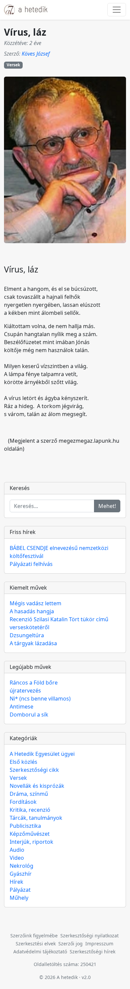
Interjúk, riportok (31, 841)
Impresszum (99, 943)
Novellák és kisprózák (37, 785)
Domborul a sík (29, 714)
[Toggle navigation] (116, 9)
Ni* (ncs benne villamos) (40, 698)
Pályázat (20, 889)
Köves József (36, 53)
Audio (17, 849)
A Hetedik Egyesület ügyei (42, 753)
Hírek (16, 881)
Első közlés (23, 761)
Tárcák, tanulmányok (36, 817)
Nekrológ (21, 865)
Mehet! (107, 506)
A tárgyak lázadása (33, 643)
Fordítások (23, 801)
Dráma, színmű (29, 793)
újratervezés (25, 690)
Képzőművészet (30, 833)
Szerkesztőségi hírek (92, 951)
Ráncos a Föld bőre (34, 682)
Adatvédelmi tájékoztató (40, 951)
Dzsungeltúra (27, 635)
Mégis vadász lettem (35, 603)
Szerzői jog (70, 943)
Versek (13, 65)
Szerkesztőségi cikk (34, 769)
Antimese (21, 706)
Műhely (19, 897)
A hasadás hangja (32, 611)
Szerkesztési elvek (36, 943)
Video (17, 857)
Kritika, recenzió (30, 809)
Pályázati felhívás (31, 564)
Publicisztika (25, 825)
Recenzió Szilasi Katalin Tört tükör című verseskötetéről (59, 623)
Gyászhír (21, 873)
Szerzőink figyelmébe (34, 935)
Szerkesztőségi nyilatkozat (89, 935)
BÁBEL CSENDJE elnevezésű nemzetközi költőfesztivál (59, 552)
